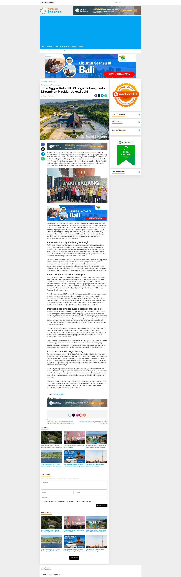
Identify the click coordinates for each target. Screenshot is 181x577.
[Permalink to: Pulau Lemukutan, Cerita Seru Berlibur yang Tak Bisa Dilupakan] (51, 456)
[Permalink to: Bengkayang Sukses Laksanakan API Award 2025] (74, 437)
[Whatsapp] (105, 95)
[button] (139, 2)
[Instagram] (77, 415)
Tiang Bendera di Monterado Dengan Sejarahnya (95, 465)
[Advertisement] (90, 30)
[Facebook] (69, 415)
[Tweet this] (99, 95)
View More (74, 558)
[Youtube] (80, 415)
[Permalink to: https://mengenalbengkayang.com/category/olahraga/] (139, 172)
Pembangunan (56, 85)
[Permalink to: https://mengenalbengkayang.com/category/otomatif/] (139, 114)
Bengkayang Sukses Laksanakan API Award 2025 (74, 446)
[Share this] (95, 95)
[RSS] (84, 415)
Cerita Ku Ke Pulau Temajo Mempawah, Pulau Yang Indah (93, 421)
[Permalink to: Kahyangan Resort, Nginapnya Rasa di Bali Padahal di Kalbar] (96, 437)
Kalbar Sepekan (59, 394)
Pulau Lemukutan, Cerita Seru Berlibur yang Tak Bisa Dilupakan (51, 465)
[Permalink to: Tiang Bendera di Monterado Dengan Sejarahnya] (96, 456)
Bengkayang (46, 85)
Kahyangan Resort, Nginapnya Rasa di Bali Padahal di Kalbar (96, 446)
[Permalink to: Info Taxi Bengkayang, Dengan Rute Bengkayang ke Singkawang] (74, 456)
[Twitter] (73, 415)
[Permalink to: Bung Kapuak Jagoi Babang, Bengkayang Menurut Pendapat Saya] (51, 437)
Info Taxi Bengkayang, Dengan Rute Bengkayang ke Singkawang (74, 465)
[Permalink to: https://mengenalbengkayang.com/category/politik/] (139, 122)
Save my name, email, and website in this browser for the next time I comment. (67, 501)
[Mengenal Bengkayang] (51, 10)
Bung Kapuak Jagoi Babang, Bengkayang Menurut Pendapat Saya (51, 446)
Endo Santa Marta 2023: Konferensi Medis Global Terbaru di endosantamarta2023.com (60, 421)
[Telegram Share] (102, 95)
